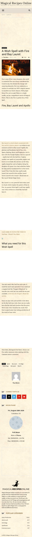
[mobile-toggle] (3, 10)
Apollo (8, 364)
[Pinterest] (19, 397)
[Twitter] (14, 397)
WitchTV (19, 366)
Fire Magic (21, 364)
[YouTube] (24, 397)
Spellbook (8, 14)
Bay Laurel (14, 364)
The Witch (5, 57)
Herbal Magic (6, 366)
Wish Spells (13, 366)
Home (3, 14)
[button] (29, 10)
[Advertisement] (16, 125)
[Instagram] (9, 397)
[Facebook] (4, 397)
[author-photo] (16, 380)
